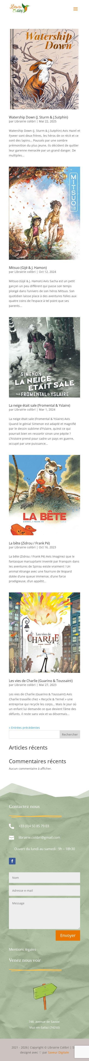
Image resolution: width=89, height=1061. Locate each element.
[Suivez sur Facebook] (12, 861)
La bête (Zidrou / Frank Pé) (29, 543)
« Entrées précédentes (24, 728)
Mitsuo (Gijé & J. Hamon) (28, 267)
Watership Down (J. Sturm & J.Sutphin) (38, 117)
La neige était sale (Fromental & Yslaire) (39, 405)
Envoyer (68, 935)
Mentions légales (22, 949)
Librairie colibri (25, 121)
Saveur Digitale (58, 1052)
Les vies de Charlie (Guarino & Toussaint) (41, 680)
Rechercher (70, 734)
